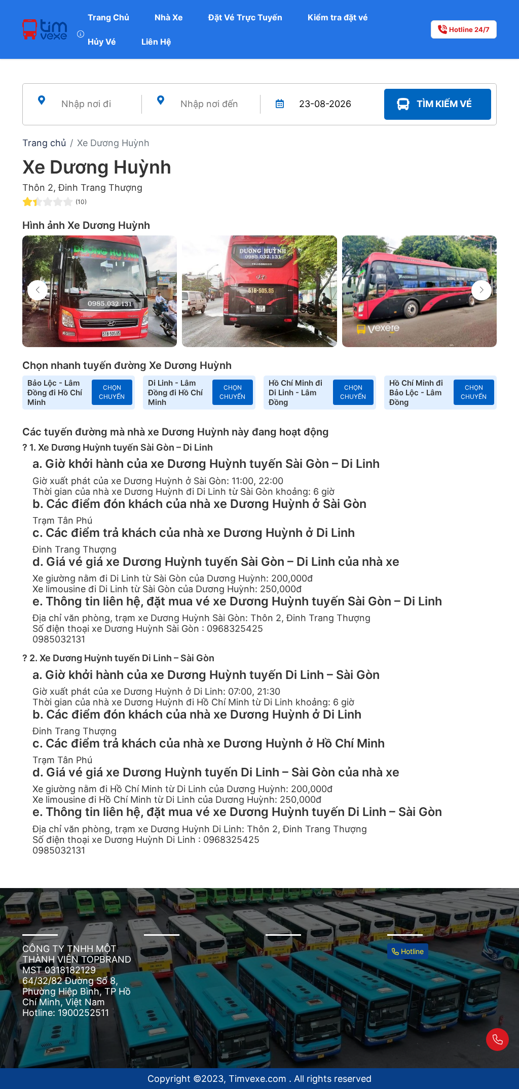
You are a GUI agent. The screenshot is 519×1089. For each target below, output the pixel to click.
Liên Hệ (156, 42)
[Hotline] (497, 1039)
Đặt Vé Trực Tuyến (245, 17)
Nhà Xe (169, 17)
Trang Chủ (108, 17)
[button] (481, 290)
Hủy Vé (102, 42)
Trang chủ (44, 143)
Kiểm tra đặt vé (338, 17)
